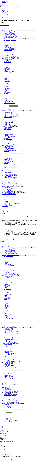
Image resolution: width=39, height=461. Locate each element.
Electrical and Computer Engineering (10, 136)
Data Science (6, 70)
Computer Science (7, 133)
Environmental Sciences (8, 47)
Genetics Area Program (8, 147)
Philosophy (6, 90)
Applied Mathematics (7, 61)
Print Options (3, 213)
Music (5, 87)
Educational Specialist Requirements (10, 35)
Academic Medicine (7, 176)
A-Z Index (4, 12)
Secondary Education (7, 123)
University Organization (8, 205)
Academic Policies (5, 16)
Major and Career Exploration (7, 29)
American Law (6, 171)
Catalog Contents (5, 13)
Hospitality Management (8, 50)
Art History (6, 64)
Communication (7, 68)
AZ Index (4, 2)
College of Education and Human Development (10, 110)
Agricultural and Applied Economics (10, 40)
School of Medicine (5, 175)
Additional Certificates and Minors (8, 192)
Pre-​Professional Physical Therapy (9, 161)
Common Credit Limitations (8, 32)
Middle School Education (8, 122)
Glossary (3, 210)
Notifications (6, 199)
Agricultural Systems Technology (9, 42)
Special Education (7, 124)
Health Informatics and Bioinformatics (10, 177)
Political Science (7, 92)
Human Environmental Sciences (9, 148)
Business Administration (8, 108)
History (5, 82)
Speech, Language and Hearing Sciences (11, 164)
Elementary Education (8, 117)
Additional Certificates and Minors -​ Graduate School (13, 152)
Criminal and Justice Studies (9, 371)
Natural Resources (7, 268)
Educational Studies (7, 115)
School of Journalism (5, 167)
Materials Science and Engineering (10, 150)
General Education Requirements (9, 33)
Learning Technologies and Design (10, 119)
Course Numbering (5, 424)
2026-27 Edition (4, 25)
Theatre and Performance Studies (9, 103)
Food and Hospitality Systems (9, 48)
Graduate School (5, 145)
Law (5, 173)
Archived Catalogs (5, 211)
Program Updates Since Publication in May (9, 194)
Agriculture (6, 43)
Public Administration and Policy (9, 311)
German (5, 79)
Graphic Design (7, 80)
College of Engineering (6, 126)
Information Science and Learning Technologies (12, 335)
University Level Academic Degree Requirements (10, 30)
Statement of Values (7, 201)
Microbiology (6, 86)
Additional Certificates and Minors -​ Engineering (12, 144)
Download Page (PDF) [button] (6, 454)
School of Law (4, 170)
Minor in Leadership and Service (9, 193)
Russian (5, 98)
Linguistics (6, 301)
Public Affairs (6, 95)
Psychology (6, 93)
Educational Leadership (8, 113)
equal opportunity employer (8, 441)
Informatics (6, 149)
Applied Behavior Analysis (8, 111)
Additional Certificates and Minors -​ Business (11, 109)
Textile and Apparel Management (9, 101)
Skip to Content (4, 1)
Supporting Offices (7, 202)
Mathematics (6, 85)
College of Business (5, 322)
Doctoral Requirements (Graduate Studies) (11, 36)
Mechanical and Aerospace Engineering (10, 142)
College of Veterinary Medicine (7, 186)
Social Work (6, 163)
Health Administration (8, 155)
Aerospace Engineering (8, 127)
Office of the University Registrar (5, 5)
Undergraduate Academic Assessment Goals (11, 203)
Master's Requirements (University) (10, 34)
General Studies (7, 75)
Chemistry (6, 67)
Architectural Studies (7, 62)
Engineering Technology (8, 139)
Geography (6, 76)
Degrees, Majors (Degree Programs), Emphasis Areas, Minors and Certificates (14, 28)
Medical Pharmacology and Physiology (10, 178)
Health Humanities (7, 81)
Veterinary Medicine (7, 189)
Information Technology (8, 141)
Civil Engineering (7, 131)
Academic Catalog (3, 7)
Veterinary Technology (8, 190)
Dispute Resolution (7, 172)
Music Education (7, 88)
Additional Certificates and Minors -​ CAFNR (11, 57)
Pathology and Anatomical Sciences (10, 397)
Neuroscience (6, 89)
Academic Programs (5, 11)
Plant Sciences (6, 55)
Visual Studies (6, 104)
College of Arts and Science (6, 58)
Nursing (5, 184)
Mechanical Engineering (8, 143)
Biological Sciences (7, 66)
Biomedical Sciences (7, 187)
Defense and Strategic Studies (9, 71)
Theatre (5, 102)
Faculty (3, 209)
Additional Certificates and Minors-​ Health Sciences (12, 165)
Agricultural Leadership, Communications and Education (13, 258)
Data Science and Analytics (8, 146)
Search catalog (2, 6)
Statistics (5, 100)
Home (3, 15)
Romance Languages (7, 97)
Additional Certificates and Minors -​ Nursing (11, 185)
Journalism (6, 168)
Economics (6, 73)
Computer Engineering (8, 132)
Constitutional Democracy (8, 69)
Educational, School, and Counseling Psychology (12, 116)
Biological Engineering (8, 129)
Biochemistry (6, 45)
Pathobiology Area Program (8, 188)
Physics (5, 91)
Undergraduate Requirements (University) (11, 31)
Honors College (5, 166)
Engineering (6, 138)
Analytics (6, 107)
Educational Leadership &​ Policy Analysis (11, 114)
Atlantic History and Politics (9, 65)
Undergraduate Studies (8, 204)
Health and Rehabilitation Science (9, 156)
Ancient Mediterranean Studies (9, 59)
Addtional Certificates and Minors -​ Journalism (11, 169)
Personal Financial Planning (8, 54)
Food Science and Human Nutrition (10, 49)
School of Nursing (5, 183)
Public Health (6, 162)
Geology (5, 78)
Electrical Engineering (8, 137)
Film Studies (6, 74)
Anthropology (6, 60)
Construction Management (8, 134)
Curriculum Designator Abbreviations (8, 208)
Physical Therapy (7, 160)
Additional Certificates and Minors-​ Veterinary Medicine (13, 191)
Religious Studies (7, 96)
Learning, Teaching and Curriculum (10, 120)
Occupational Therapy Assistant (9, 159)
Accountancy (6, 323)
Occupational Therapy (8, 158)
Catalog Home (4, 10)
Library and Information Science (9, 121)
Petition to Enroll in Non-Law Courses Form (30, 227)
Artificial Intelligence (7, 128)
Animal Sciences (7, 44)
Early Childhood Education (8, 112)
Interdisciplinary (7, 83)
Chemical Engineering (8, 347)
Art (5, 280)
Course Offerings (5, 14)
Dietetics (5, 46)
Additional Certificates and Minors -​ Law (11, 174)
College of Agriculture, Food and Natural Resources (10, 38)
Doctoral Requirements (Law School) (10, 37)
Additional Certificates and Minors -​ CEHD (11, 125)
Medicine (5, 179)
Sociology (6, 99)
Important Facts (6, 198)
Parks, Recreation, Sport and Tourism (10, 53)
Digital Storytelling (7, 72)
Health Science (6, 157)
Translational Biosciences (8, 181)
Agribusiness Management (8, 39)
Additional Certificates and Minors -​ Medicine (11, 182)
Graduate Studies (7, 414)
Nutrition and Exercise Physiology (9, 52)
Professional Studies (7, 200)
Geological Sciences (7, 77)
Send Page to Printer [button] (5, 451)
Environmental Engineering (8, 140)
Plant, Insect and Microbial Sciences (10, 56)
